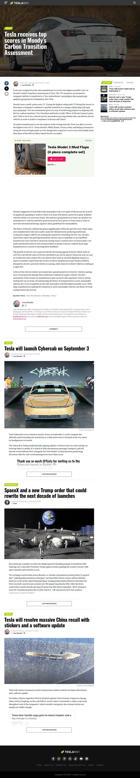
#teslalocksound (126, 119)
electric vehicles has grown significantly (42, 229)
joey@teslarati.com (20, 316)
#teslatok (115, 119)
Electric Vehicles (34, 296)
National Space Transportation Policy (50, 581)
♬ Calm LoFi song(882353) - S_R (112, 121)
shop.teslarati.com (19, 319)
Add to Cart (58, 159)
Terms (91, 765)
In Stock (88, 140)
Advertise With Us (77, 765)
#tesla (109, 119)
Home (39, 765)
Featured (46, 296)
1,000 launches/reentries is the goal (29, 578)
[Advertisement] (53, 195)
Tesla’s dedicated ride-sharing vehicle (39, 445)
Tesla (54, 296)
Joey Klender (26, 85)
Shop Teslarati (24, 140)
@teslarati (104, 116)
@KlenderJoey (43, 316)
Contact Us (61, 765)
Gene (15, 503)
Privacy (99, 765)
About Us (49, 765)
